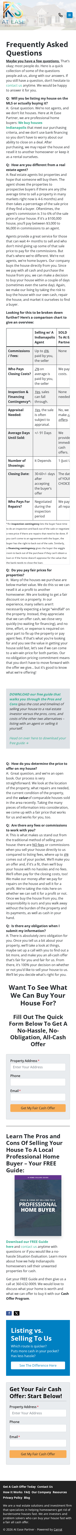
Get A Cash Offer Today (19, 1487)
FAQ (27, 1492)
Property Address (25, 1061)
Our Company (41, 1492)
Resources (60, 1492)
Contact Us (45, 1487)
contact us (14, 85)
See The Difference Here (38, 1365)
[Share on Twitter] (16, 1313)
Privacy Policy (12, 1498)
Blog (27, 1498)
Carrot (58, 1529)
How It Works (12, 1492)
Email (15, 1091)
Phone (15, 1076)
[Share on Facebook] (9, 1313)
